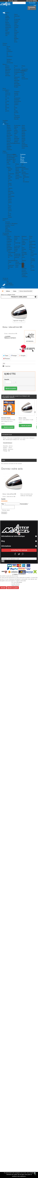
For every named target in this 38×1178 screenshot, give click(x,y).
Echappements (18, 72)
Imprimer (7, 366)
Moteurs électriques (8, 68)
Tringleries (9, 249)
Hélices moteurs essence (9, 138)
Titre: (3, 504)
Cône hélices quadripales (24, 143)
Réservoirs (17, 247)
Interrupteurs (11, 260)
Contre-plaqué (23, 266)
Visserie (24, 249)
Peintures (24, 268)
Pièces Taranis (10, 198)
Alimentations (17, 101)
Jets (6, 35)
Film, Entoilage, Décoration (24, 252)
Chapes (9, 246)
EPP (23, 255)
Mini (14, 157)
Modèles (7, 230)
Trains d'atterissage (32, 243)
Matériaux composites (25, 272)
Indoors (7, 29)
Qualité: (3, 499)
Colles (23, 241)
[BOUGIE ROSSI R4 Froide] (9, 408)
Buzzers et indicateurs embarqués (17, 115)
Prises (23, 74)
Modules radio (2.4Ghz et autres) (10, 180)
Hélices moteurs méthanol (9, 128)
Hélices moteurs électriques (9, 133)
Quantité (6, 379)
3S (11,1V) (7, 97)
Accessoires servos (18, 177)
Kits (6, 14)
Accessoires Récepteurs (10, 158)
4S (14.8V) (7, 100)
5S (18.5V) (7, 103)
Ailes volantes (7, 31)
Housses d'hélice (16, 140)
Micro (14, 159)
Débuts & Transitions (8, 25)
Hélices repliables (9, 145)
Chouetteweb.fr (22, 574)
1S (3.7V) (7, 93)
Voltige (7, 16)
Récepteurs (9, 156)
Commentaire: (24, 504)
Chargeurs (16, 99)
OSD (6, 228)
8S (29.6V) (7, 110)
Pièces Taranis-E (10, 202)
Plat (14, 162)
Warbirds (7, 17)
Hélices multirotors (9, 148)
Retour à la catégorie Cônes (8, 294)
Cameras (7, 222)
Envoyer (4, 513)
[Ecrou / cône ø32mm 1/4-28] (27, 408)
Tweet (6, 355)
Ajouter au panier (12, 588)
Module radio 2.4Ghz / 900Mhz (9, 164)
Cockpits (16, 26)
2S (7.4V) (7, 95)
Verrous (9, 251)
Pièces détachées (18, 171)
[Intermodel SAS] (3, 4)
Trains (15, 24)
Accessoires (10, 62)
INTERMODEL (30, 341)
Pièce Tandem (10, 216)
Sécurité (16, 119)
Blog (3, 541)
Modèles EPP (16, 39)
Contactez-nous (19, 550)
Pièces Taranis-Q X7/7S (10, 211)
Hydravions (8, 27)
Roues (30, 246)
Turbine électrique (7, 74)
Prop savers (23, 76)
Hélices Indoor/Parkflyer (11, 142)
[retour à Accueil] (2, 291)
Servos (14, 154)
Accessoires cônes (25, 147)
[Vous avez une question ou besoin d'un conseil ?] (27, 348)
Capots (16, 22)
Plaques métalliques (24, 275)
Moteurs (7, 66)
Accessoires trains (32, 248)
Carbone (24, 243)
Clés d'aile (15, 36)
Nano (14, 161)
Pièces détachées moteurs (16, 80)
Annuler (3, 588)
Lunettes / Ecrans (9, 225)
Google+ (23, 355)
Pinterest (7, 358)
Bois (23, 262)
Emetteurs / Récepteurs (11, 223)
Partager (14, 355)
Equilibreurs (17, 143)
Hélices (8, 61)
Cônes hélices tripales (23, 138)
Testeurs (16, 103)
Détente (7, 34)
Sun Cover (15, 29)
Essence (7, 72)
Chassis (9, 50)
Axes (23, 72)
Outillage (32, 260)
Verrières (16, 21)
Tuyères (16, 27)
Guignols (9, 244)
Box (23, 170)
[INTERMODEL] (29, 335)
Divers (15, 42)
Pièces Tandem (17, 174)
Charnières (9, 247)
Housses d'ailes (16, 33)
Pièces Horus (9, 206)
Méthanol (7, 71)
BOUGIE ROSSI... (6, 418)
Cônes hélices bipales (23, 133)
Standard (15, 156)
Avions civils (7, 20)
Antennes (7, 227)
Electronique (11, 196)
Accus (7, 91)
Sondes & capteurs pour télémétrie (10, 188)
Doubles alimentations (25, 172)
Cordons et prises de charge (16, 108)
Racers (7, 22)
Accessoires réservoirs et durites (17, 258)
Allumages (17, 83)
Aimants (24, 270)
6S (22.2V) (7, 106)
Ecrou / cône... (23, 418)
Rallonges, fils (10, 267)
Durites (16, 249)
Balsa (23, 263)
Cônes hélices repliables (24, 128)
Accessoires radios (11, 193)
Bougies (16, 87)
